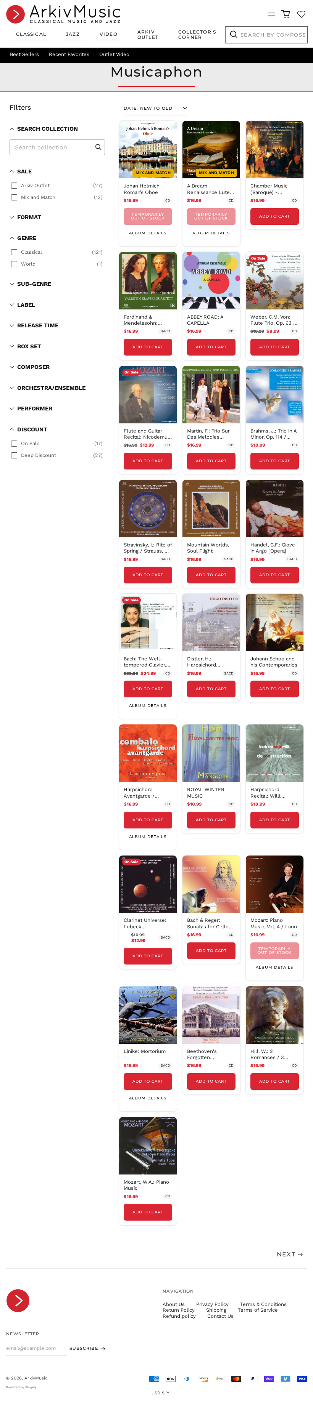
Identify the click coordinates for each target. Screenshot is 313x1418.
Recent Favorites (69, 54)
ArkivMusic (35, 1378)
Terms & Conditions (263, 1304)
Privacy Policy (212, 1304)
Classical (31, 34)
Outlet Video (114, 54)
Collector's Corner (197, 34)
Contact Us (220, 1316)
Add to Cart (274, 216)
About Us (174, 1304)
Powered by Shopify (21, 1387)
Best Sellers (24, 54)
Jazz (73, 34)
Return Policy (179, 1310)
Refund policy (179, 1316)
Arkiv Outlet (147, 34)
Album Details (147, 233)
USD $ (158, 1393)
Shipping (216, 1310)
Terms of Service (258, 1310)
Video (109, 34)
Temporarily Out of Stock (148, 216)
